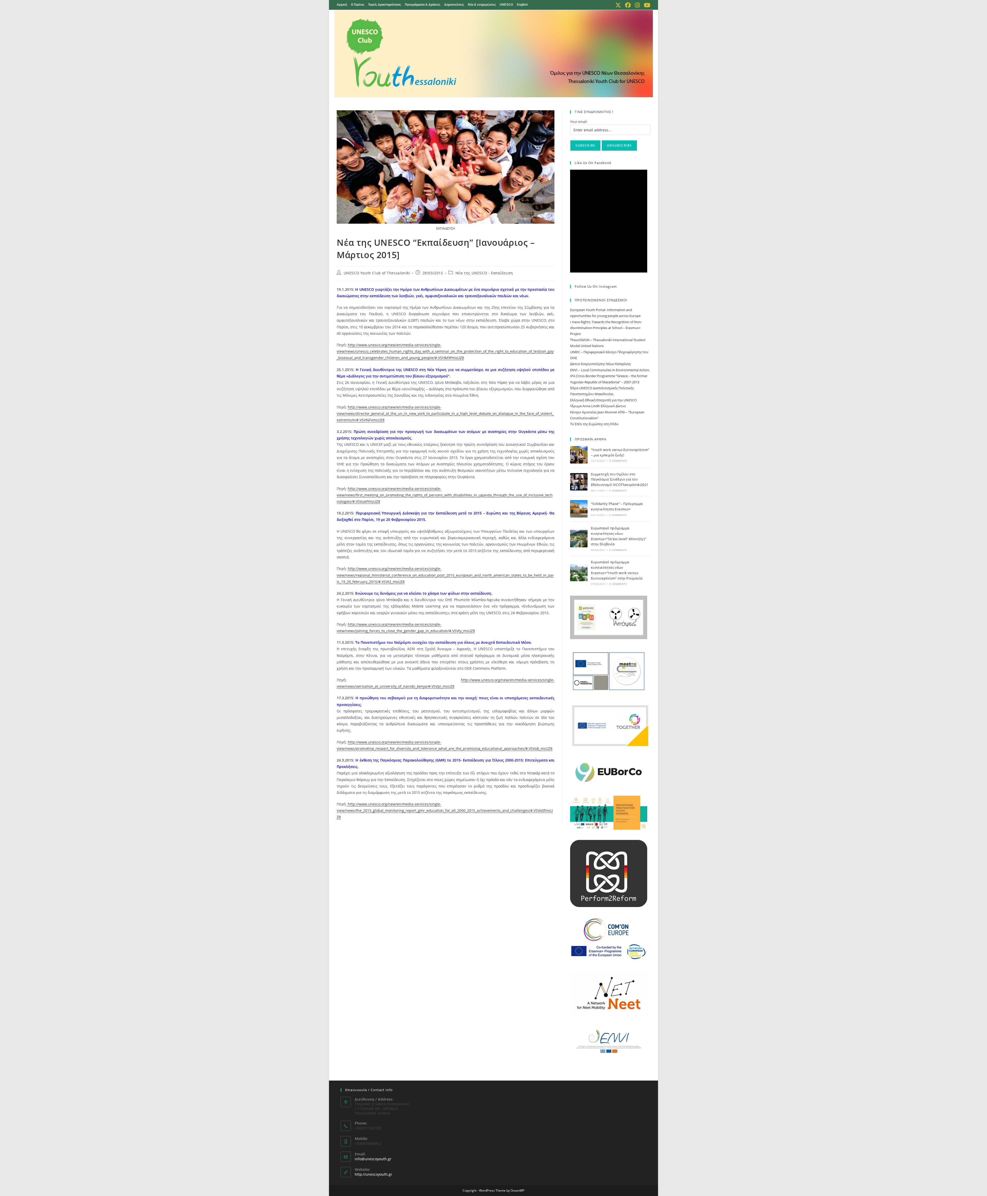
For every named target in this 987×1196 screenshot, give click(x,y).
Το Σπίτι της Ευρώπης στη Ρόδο (594, 424)
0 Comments (618, 461)
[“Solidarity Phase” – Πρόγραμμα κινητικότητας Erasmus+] (579, 509)
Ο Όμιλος (357, 4)
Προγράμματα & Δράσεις (422, 4)
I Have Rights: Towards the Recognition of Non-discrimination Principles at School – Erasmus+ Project (606, 328)
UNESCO (506, 4)
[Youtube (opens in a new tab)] (646, 5)
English (522, 4)
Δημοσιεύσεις (454, 4)
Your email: (578, 121)
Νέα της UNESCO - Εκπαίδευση (484, 272)
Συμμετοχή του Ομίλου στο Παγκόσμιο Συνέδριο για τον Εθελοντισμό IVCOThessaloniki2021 (620, 479)
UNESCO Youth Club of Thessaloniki (377, 272)
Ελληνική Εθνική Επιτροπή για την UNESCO (603, 400)
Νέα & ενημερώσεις (482, 4)
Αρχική (342, 4)
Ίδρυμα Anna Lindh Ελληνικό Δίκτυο (598, 406)
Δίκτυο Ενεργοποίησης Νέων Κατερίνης (600, 363)
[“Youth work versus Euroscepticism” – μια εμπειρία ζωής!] (579, 455)
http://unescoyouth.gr (373, 1174)
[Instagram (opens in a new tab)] (637, 5)
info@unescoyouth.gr (373, 1158)
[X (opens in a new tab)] (618, 5)
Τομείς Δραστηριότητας (384, 4)
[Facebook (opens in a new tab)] (628, 5)
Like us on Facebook (593, 162)
